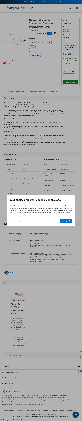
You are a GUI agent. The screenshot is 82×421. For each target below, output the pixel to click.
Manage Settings (15, 221)
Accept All (66, 221)
